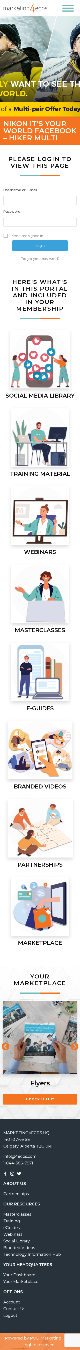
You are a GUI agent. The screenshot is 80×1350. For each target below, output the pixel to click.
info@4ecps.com (20, 1156)
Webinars (12, 1234)
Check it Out (40, 1099)
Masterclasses (17, 1214)
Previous (3, 1044)
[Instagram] (12, 1173)
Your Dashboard (19, 1274)
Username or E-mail (20, 190)
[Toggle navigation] (68, 8)
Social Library (16, 1241)
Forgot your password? (40, 259)
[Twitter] (19, 1173)
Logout (10, 1315)
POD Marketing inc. (49, 1338)
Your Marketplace (20, 1281)
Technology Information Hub (32, 1254)
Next (72, 1044)
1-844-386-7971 (18, 1163)
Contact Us (14, 1308)
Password (11, 211)
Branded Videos (19, 1247)
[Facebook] (5, 1173)
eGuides (11, 1227)
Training (11, 1221)
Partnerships (16, 1193)
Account (11, 1302)
